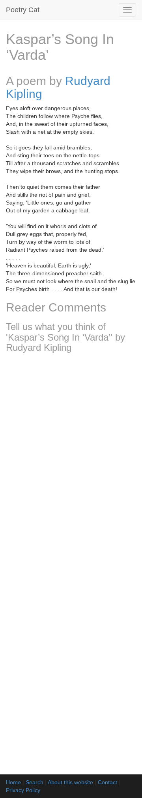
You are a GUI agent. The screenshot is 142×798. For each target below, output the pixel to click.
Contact (107, 782)
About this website (70, 782)
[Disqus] (71, 463)
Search (34, 782)
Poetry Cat (22, 10)
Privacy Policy (23, 790)
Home (13, 782)
